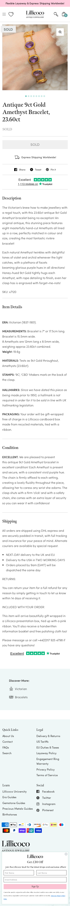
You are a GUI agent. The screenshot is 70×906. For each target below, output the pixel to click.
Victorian (21, 689)
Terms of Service (47, 775)
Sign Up (35, 886)
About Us (8, 736)
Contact (7, 741)
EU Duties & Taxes (47, 747)
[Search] (56, 14)
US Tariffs (42, 741)
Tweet (38, 169)
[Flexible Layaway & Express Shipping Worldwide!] (35, 3)
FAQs (5, 747)
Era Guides (9, 797)
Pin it (53, 169)
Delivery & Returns (48, 736)
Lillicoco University (14, 791)
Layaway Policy (46, 753)
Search (7, 753)
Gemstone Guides (13, 803)
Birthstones (9, 814)
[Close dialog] (66, 854)
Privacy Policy (45, 769)
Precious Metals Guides (17, 808)
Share (22, 169)
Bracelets (21, 697)
